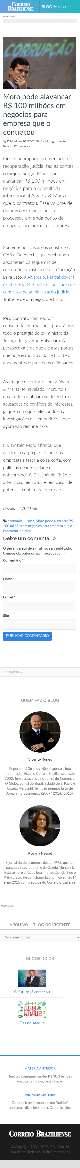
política (25, 531)
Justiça (29, 521)
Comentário (13, 560)
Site (6, 615)
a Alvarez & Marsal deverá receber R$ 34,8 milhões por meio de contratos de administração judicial (39, 284)
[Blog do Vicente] (57, 6)
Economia (24, 146)
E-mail (9, 597)
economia (15, 521)
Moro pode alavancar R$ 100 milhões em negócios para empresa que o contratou (38, 526)
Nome (9, 579)
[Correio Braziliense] (22, 6)
